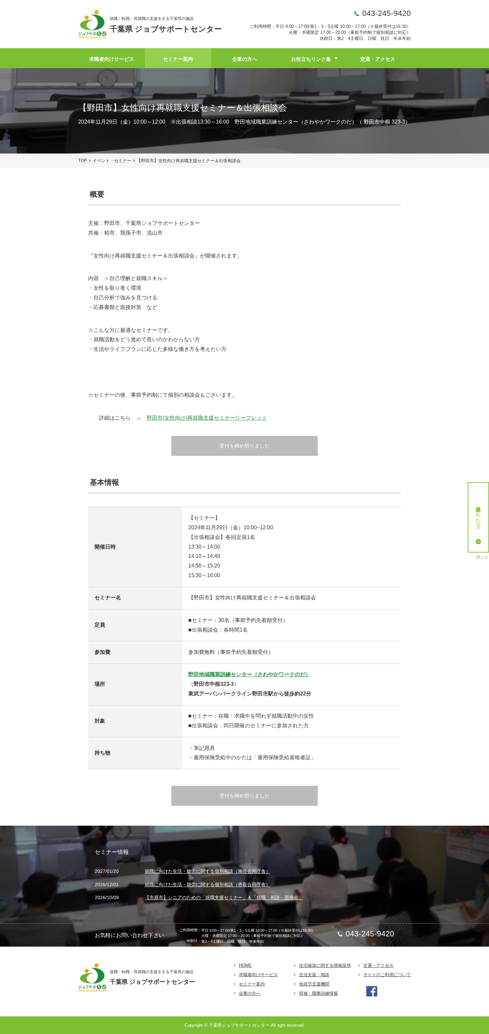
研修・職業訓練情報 (318, 993)
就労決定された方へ (478, 514)
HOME (245, 965)
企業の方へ (244, 59)
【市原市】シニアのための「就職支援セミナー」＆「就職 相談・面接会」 (224, 897)
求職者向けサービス (111, 59)
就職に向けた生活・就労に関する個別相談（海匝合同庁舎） (207, 871)
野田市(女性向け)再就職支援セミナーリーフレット (207, 418)
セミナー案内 (178, 59)
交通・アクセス (377, 59)
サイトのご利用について (387, 974)
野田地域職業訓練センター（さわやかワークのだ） (249, 674)
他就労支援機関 (314, 984)
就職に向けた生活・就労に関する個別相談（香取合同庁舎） (207, 884)
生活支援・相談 (314, 974)
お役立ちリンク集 (311, 59)
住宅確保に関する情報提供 (325, 965)
